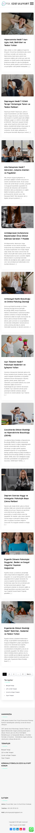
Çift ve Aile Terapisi (11, 689)
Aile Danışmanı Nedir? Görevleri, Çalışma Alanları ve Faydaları (16, 170)
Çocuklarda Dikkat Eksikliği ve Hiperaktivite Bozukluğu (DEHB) (17, 433)
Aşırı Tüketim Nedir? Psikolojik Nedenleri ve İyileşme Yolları (14, 365)
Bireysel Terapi (10, 686)
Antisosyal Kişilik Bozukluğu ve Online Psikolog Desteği (17, 300)
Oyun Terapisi (10, 696)
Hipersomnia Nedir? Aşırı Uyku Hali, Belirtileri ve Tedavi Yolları (15, 42)
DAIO (23, 825)
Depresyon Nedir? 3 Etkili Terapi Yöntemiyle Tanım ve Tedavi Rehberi (17, 104)
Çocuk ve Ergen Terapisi (13, 692)
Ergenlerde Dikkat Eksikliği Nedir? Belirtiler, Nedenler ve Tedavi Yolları (16, 631)
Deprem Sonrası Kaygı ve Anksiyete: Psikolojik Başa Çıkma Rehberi (16, 498)
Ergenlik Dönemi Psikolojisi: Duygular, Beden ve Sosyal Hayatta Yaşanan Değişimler (17, 563)
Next (28, 674)
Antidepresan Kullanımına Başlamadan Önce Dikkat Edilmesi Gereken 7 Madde (16, 236)
